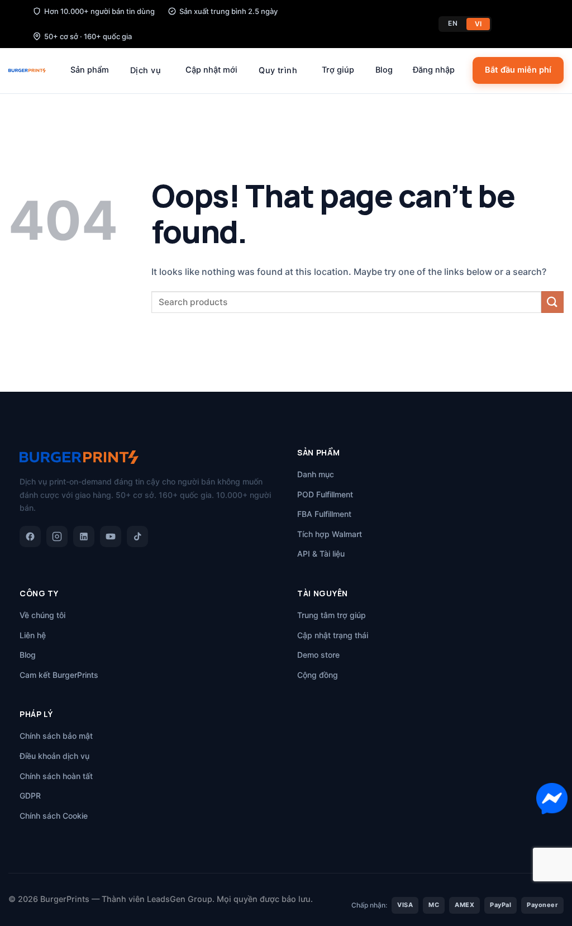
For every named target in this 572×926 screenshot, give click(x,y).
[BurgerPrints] (27, 70)
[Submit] (552, 302)
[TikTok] (137, 536)
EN (452, 23)
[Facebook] (30, 536)
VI (478, 24)
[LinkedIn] (83, 536)
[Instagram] (57, 536)
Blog (384, 70)
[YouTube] (110, 536)
